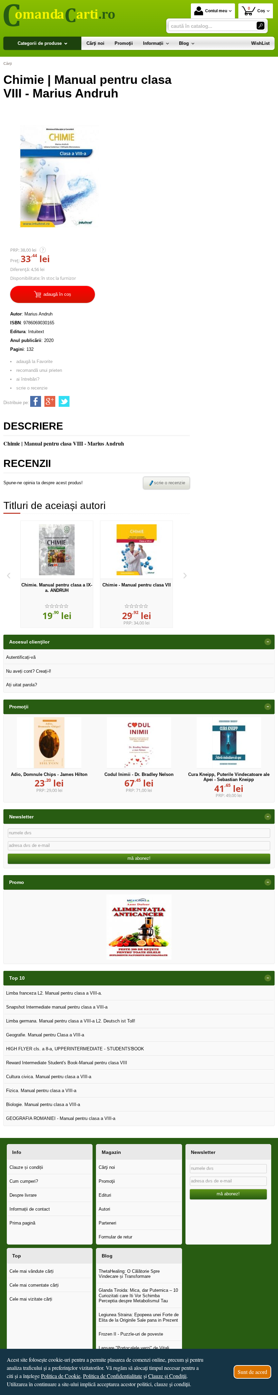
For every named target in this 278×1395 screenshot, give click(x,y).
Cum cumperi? (23, 1181)
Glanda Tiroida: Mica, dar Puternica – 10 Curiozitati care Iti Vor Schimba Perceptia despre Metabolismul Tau (138, 1295)
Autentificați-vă (21, 657)
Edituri (105, 1195)
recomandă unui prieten (39, 370)
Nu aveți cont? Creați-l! (28, 671)
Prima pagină (22, 1223)
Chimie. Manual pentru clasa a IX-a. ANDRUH (56, 587)
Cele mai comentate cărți (34, 1285)
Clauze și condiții (26, 1167)
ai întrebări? (27, 379)
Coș (256, 9)
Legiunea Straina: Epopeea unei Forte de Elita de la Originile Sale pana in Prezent (139, 1317)
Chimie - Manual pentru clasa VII (136, 584)
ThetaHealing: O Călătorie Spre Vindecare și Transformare (129, 1274)
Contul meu (216, 10)
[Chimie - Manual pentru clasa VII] (136, 549)
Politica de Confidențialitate (112, 1375)
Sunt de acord (252, 1371)
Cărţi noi (107, 1167)
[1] (260, 26)
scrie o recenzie (31, 388)
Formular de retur (115, 1236)
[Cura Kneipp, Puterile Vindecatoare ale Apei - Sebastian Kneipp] (229, 742)
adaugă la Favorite (34, 361)
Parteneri (107, 1223)
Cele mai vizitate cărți (30, 1299)
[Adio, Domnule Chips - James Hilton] (49, 742)
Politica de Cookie (60, 1375)
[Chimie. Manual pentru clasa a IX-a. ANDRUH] (57, 549)
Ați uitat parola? (21, 684)
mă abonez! (139, 858)
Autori (104, 1209)
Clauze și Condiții (167, 1375)
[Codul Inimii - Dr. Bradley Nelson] (139, 742)
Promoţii (107, 1181)
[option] (56, 574)
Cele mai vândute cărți (31, 1271)
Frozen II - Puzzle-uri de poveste (131, 1334)
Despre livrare (23, 1195)
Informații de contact (29, 1209)
